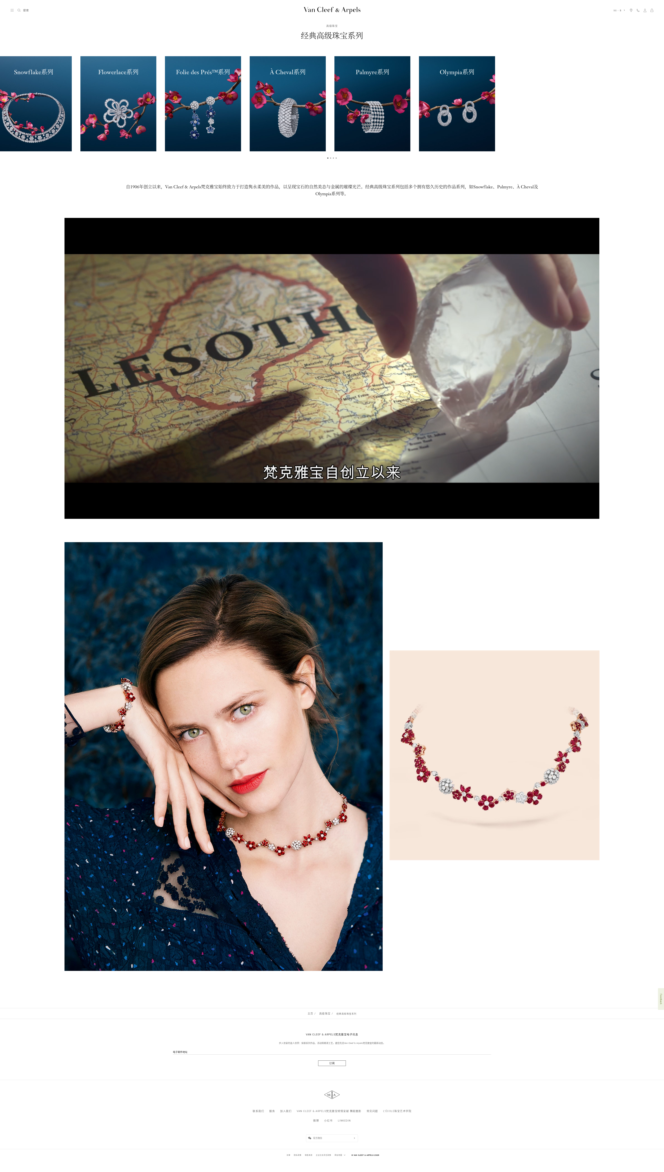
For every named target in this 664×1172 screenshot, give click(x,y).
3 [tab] (333, 158)
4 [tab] (336, 158)
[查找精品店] (631, 10)
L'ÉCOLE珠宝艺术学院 (397, 1111)
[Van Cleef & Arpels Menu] (12, 10)
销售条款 (308, 1155)
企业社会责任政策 (323, 1155)
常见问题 (372, 1111)
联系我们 (258, 1111)
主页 (310, 1013)
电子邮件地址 (180, 1052)
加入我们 (286, 1111)
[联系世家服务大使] (638, 10)
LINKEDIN (344, 1120)
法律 (288, 1155)
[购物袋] (652, 10)
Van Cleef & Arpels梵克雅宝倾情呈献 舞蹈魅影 (329, 1111)
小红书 (328, 1120)
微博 (316, 1120)
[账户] (645, 10)
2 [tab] (330, 158)
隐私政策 (297, 1155)
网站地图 (339, 1155)
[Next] (638, 106)
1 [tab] (327, 158)
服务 (272, 1111)
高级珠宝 (332, 26)
